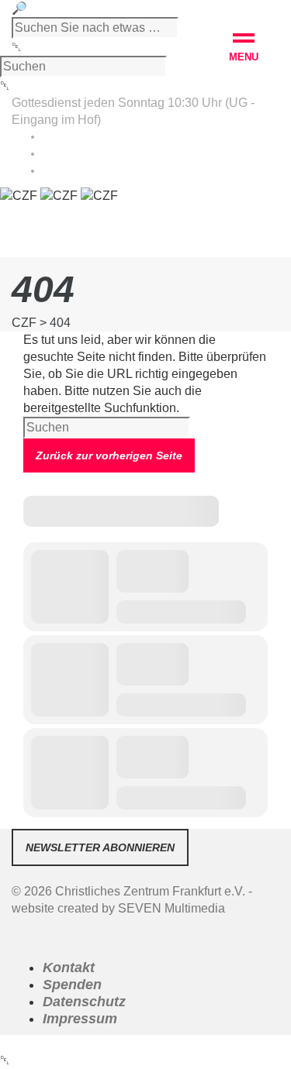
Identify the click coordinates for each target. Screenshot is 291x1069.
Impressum (80, 1018)
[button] (243, 49)
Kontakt (69, 967)
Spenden (72, 984)
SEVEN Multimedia (171, 908)
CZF (24, 322)
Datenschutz (84, 1001)
